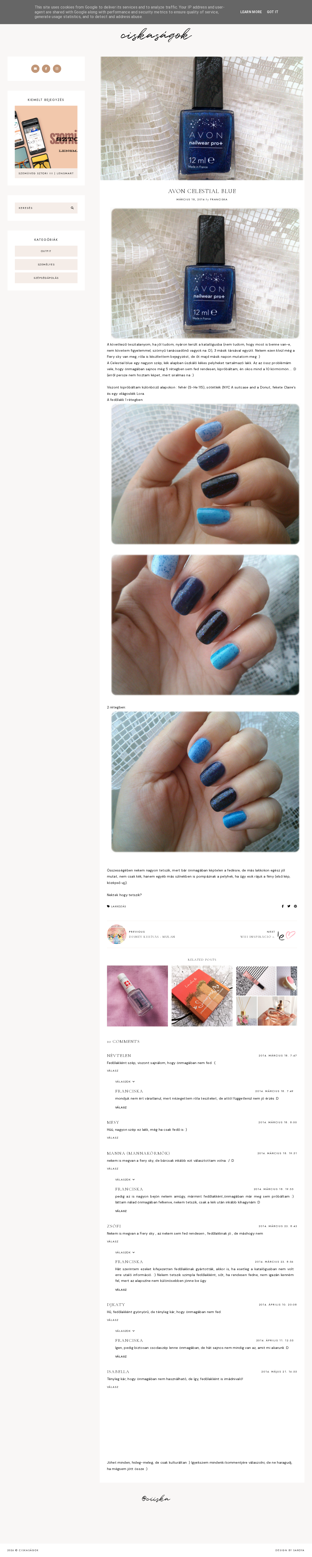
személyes (46, 264)
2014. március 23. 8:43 (278, 1226)
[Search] (72, 208)
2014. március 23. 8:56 (274, 1262)
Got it (273, 12)
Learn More (251, 12)
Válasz (113, 1071)
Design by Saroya (290, 1550)
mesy (113, 1122)
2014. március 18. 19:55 (274, 1189)
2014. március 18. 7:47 (278, 1055)
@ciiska (156, 1499)
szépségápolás (46, 278)
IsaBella (118, 1371)
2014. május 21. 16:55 (279, 1371)
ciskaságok (156, 35)
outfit (46, 251)
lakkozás (118, 906)
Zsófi (114, 1226)
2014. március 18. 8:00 (277, 1122)
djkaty (116, 1304)
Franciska (129, 1091)
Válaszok (123, 1081)
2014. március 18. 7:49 (274, 1091)
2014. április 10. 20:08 (278, 1304)
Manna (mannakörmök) (138, 1153)
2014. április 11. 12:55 (275, 1340)
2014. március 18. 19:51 (277, 1153)
